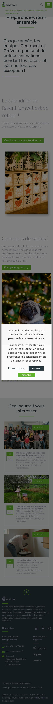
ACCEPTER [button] (26, 375)
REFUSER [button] (36, 368)
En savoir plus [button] (16, 368)
